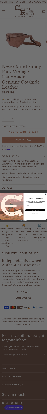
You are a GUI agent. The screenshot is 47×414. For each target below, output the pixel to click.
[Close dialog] (45, 194)
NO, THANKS (35, 213)
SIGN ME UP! (35, 210)
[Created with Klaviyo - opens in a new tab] (23, 220)
